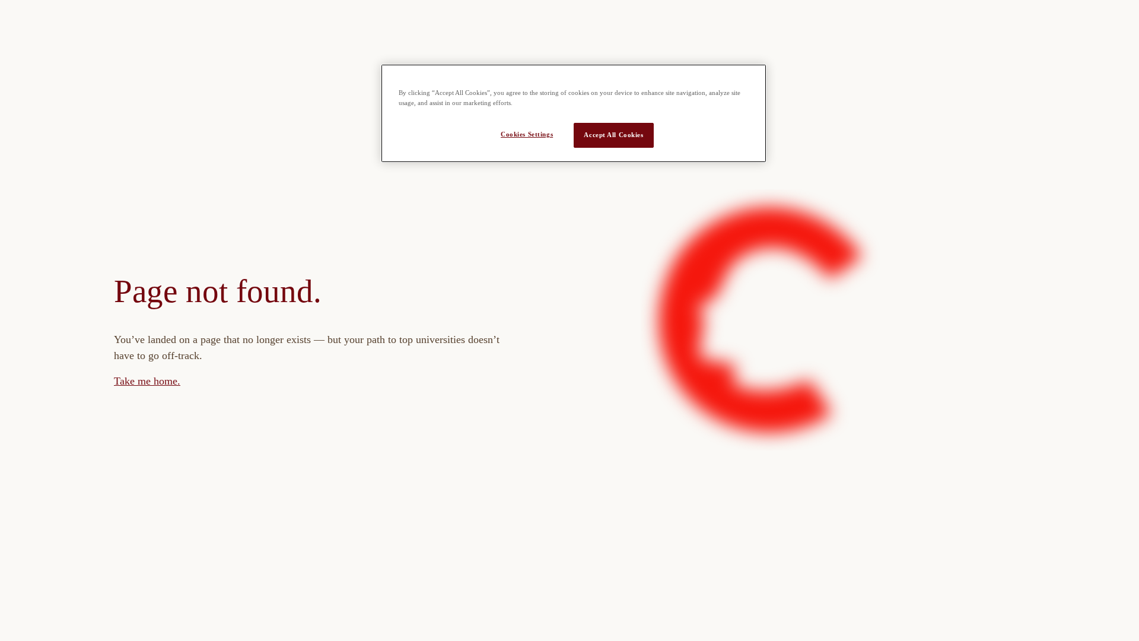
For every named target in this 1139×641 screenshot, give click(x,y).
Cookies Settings (527, 134)
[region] (573, 113)
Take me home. (147, 381)
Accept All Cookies (613, 134)
